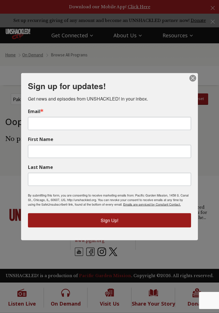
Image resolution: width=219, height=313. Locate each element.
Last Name (40, 167)
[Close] (192, 78)
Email (34, 111)
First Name (40, 139)
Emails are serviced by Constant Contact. (152, 204)
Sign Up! (109, 220)
